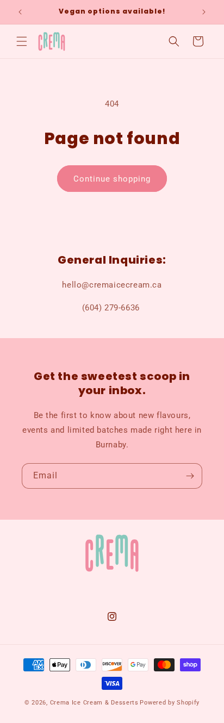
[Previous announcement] (20, 12)
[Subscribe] (190, 476)
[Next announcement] (204, 12)
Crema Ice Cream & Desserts (94, 702)
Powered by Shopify (170, 702)
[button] (22, 41)
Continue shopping (112, 179)
